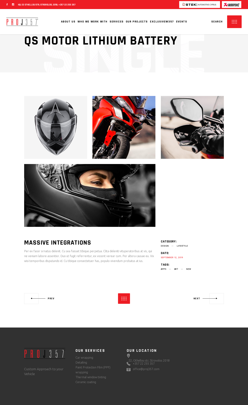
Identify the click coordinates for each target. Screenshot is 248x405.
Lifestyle (182, 245)
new (188, 269)
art (176, 269)
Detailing (81, 362)
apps (163, 269)
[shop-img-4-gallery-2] (55, 127)
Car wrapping (84, 357)
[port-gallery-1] (89, 195)
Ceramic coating (86, 382)
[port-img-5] (123, 127)
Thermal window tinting (91, 377)
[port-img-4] (192, 127)
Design (165, 245)
